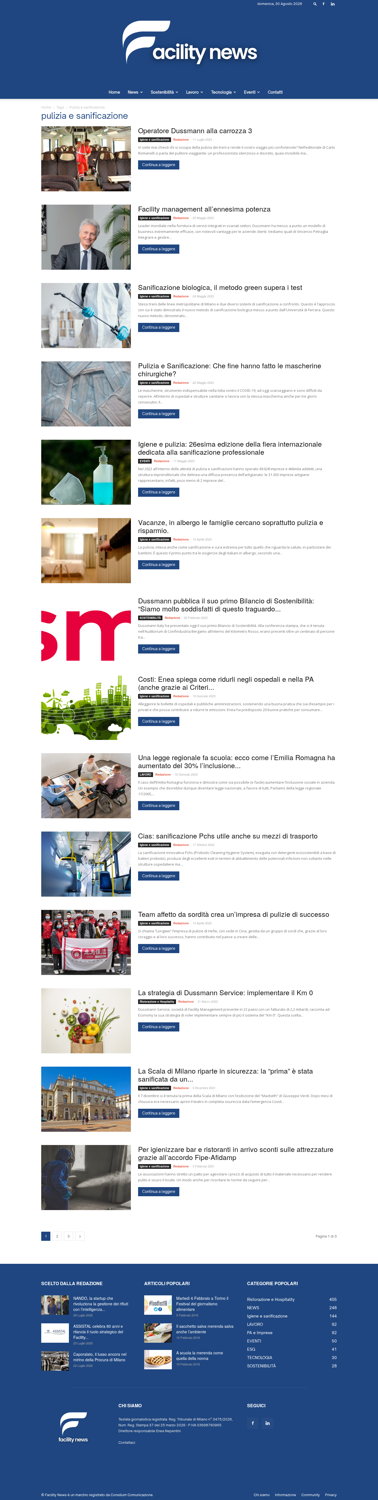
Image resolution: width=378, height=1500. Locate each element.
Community (310, 1495)
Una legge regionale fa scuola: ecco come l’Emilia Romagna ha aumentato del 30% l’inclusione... (236, 761)
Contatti (275, 92)
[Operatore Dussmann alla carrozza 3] (86, 158)
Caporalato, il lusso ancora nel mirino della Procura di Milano (99, 1356)
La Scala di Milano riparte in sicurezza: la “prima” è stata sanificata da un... (225, 1075)
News (133, 92)
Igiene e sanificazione (154, 139)
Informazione (285, 1495)
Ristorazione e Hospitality (157, 1002)
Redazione (181, 139)
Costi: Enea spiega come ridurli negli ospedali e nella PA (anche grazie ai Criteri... (226, 683)
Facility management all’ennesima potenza (204, 208)
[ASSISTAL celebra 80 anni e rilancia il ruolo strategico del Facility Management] (55, 1333)
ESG (251, 1349)
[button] (315, 4)
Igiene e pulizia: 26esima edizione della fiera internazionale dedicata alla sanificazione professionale (230, 448)
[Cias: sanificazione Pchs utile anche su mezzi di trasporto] (86, 864)
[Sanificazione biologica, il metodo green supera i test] (86, 315)
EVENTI (145, 461)
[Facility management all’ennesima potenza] (86, 237)
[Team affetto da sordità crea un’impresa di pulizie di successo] (86, 942)
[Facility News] (189, 47)
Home (114, 92)
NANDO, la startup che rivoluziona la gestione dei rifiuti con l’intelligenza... (100, 1303)
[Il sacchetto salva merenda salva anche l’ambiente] (158, 1333)
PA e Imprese (260, 1332)
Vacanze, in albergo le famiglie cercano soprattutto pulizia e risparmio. (230, 526)
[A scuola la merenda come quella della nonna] (158, 1359)
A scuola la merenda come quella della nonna (199, 1355)
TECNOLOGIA (259, 1357)
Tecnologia (221, 92)
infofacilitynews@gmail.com (159, 1442)
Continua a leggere (158, 165)
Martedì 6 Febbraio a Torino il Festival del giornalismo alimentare (202, 1303)
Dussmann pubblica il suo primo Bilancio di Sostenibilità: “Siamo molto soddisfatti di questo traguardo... (226, 604)
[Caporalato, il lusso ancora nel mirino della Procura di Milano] (55, 1361)
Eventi (249, 92)
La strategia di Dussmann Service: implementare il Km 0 (225, 992)
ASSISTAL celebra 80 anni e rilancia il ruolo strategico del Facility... (98, 1331)
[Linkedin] (332, 4)
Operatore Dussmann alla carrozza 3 (195, 130)
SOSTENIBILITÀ (150, 618)
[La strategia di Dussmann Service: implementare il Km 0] (86, 1020)
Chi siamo (262, 1495)
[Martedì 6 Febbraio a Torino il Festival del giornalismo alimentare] (158, 1305)
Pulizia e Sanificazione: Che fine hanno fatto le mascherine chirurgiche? (229, 369)
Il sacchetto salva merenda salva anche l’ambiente (205, 1328)
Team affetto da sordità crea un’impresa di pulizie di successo (233, 914)
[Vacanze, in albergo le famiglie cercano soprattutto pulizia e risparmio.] (86, 550)
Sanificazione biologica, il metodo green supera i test (220, 287)
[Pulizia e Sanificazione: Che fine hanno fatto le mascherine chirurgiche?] (86, 393)
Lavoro (192, 92)
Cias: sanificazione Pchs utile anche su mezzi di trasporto (228, 835)
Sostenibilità (162, 92)
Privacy (331, 1495)
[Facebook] (323, 4)
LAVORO (145, 774)
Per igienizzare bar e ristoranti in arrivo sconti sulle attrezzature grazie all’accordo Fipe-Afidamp (235, 1153)
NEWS (253, 1307)
